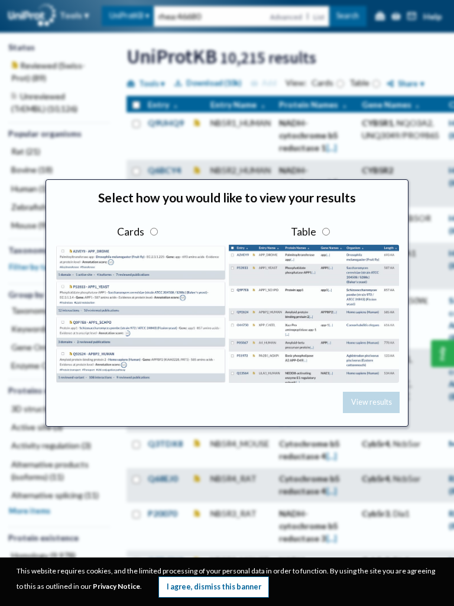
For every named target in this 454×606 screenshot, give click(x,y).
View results (371, 402)
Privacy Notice (116, 586)
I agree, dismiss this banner (214, 586)
